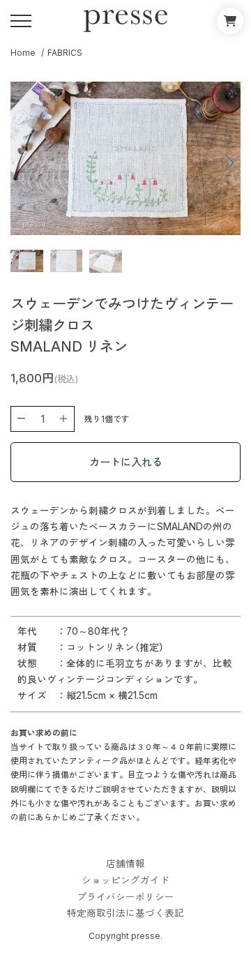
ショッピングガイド (125, 881)
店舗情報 (125, 864)
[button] (183, 162)
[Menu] (21, 21)
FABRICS (64, 52)
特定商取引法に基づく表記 (125, 914)
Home (23, 52)
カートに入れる (125, 462)
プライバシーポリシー (125, 898)
